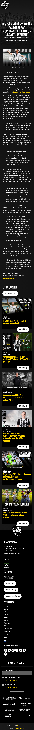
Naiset (6, 617)
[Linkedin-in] (20, 650)
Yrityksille (7, 631)
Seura (6, 634)
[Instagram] (5, 650)
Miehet (6, 614)
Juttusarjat (7, 626)
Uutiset (6, 609)
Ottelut (6, 612)
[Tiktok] (13, 650)
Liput (5, 637)
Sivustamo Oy (20, 728)
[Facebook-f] (16, 650)
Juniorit (6, 620)
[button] (29, 3)
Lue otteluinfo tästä (9, 278)
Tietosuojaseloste (22, 725)
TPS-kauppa (8, 628)
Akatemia (7, 623)
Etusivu (6, 38)
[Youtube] (9, 650)
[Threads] (24, 650)
